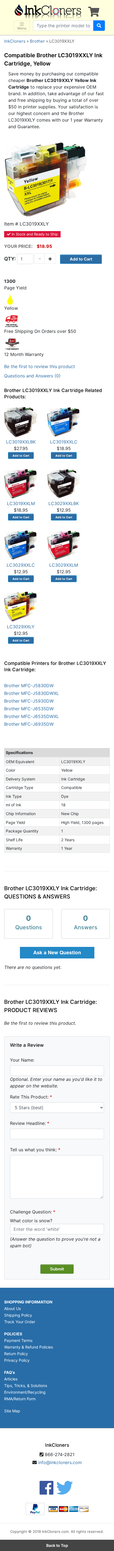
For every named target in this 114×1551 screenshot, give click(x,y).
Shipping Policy (18, 1315)
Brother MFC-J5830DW (29, 685)
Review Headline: (28, 1123)
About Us (12, 1308)
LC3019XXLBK (21, 442)
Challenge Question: (31, 1212)
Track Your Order (19, 1321)
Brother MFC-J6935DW (29, 724)
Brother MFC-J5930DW (29, 701)
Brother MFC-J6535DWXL (31, 716)
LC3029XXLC (21, 565)
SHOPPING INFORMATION (28, 1302)
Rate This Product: (29, 1097)
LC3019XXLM (21, 503)
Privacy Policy (17, 1360)
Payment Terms (18, 1340)
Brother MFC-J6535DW (29, 708)
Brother (37, 41)
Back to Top (57, 1545)
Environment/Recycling (25, 1392)
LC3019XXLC (63, 442)
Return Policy (16, 1353)
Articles (10, 1379)
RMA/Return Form (20, 1398)
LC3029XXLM (63, 565)
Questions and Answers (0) (32, 376)
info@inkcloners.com (60, 1462)
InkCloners (14, 41)
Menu (21, 28)
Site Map (12, 1410)
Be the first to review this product (39, 366)
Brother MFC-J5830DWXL (31, 693)
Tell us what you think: (33, 1149)
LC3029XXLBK (63, 503)
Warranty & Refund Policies (28, 1347)
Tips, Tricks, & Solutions (25, 1385)
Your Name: (22, 1060)
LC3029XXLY (21, 626)
